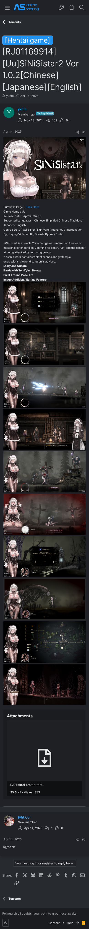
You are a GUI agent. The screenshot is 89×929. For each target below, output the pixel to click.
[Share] (78, 132)
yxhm (10, 96)
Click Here (32, 207)
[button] (7, 7)
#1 (84, 132)
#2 (84, 840)
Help (70, 923)
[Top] (78, 922)
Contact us (56, 923)
